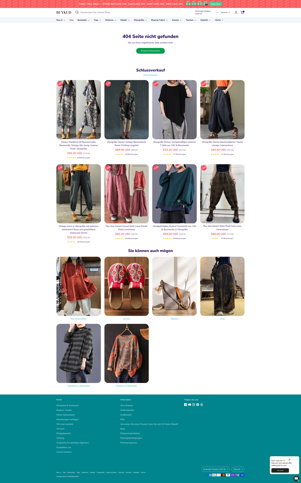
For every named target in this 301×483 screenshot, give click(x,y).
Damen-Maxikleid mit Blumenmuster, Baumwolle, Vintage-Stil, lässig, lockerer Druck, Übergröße (78, 145)
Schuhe (175, 20)
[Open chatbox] (296, 478)
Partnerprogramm (128, 442)
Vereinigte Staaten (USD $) (203, 12)
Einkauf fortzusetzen (150, 50)
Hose (222, 318)
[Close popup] (289, 458)
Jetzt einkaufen (150, 74)
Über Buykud (126, 405)
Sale (71, 20)
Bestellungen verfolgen (67, 419)
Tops (96, 20)
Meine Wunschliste (65, 414)
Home (218, 20)
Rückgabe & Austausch (67, 405)
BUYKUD (75, 476)
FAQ (122, 419)
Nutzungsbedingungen (131, 438)
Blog (122, 428)
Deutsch (224, 12)
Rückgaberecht (63, 433)
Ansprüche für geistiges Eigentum (72, 442)
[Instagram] (193, 404)
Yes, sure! (280, 470)
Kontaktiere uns (63, 447)
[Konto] (236, 12)
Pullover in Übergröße (126, 385)
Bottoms (109, 20)
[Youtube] (189, 404)
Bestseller (82, 20)
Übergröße (139, 20)
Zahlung (60, 438)
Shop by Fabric (158, 20)
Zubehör (204, 20)
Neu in (59, 20)
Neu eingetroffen (79, 318)
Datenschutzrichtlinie (130, 433)
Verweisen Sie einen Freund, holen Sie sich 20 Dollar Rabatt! (149, 424)
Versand (60, 428)
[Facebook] (185, 404)
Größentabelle (127, 410)
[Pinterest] (197, 404)
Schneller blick (78, 135)
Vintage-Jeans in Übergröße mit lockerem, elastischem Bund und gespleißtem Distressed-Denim (79, 229)
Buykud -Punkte (64, 410)
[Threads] (201, 404)
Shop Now (215, 4)
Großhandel (126, 414)
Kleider (124, 20)
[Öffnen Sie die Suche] (77, 12)
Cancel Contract (63, 452)
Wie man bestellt (64, 424)
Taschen (190, 20)
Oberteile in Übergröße (79, 385)
